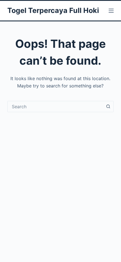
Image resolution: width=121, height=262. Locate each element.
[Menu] (111, 10)
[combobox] (55, 106)
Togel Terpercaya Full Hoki (53, 10)
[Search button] (108, 106)
